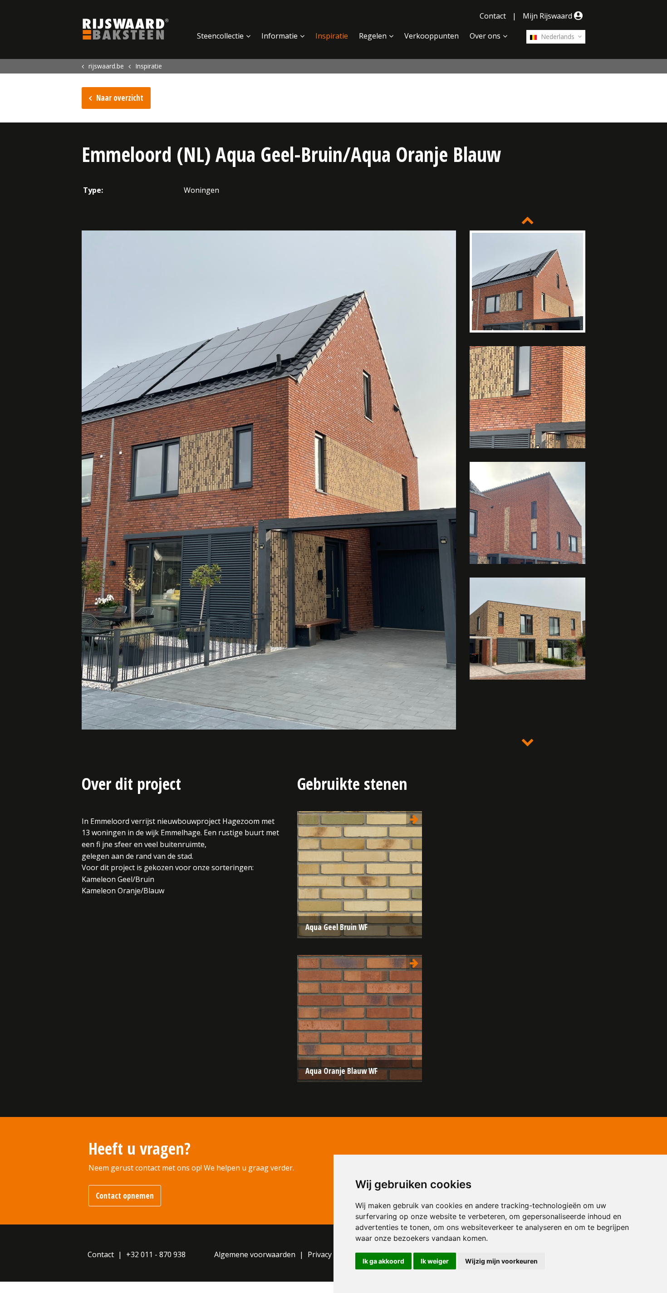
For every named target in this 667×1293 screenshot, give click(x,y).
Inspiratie (331, 36)
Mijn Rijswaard (548, 16)
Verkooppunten (431, 36)
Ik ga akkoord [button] (383, 1261)
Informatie (279, 36)
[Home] (126, 29)
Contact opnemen (125, 1195)
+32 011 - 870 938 (156, 1254)
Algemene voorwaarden (254, 1254)
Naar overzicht (119, 98)
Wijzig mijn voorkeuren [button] (501, 1261)
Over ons (485, 36)
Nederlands (556, 36)
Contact (493, 16)
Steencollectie (220, 36)
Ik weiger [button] (435, 1261)
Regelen (373, 36)
